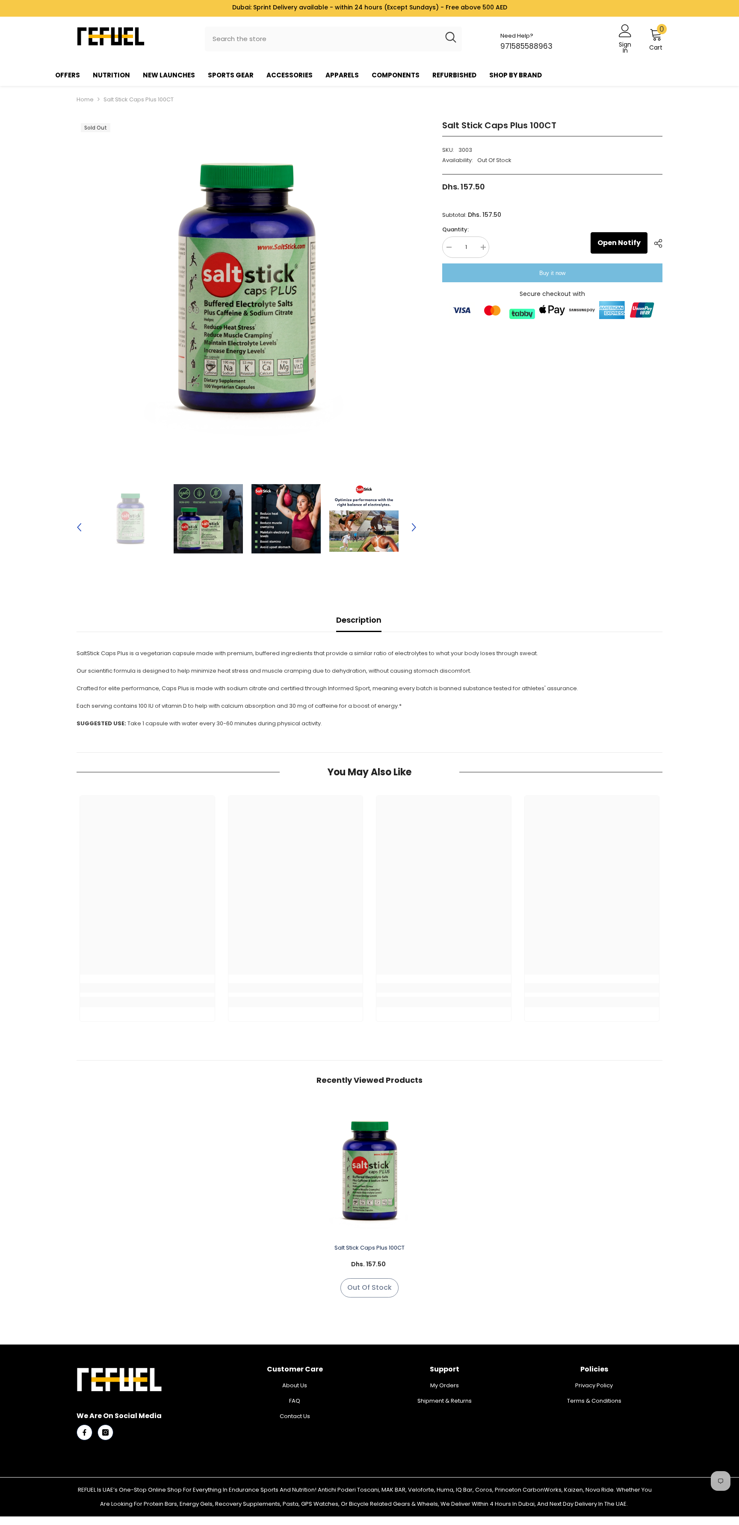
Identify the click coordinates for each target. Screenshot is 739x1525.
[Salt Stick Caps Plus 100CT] (369, 1171)
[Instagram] (105, 1432)
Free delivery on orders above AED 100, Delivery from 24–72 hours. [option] (369, 7)
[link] (147, 988)
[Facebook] (84, 1432)
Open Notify (619, 243)
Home (85, 99)
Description (358, 620)
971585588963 (526, 46)
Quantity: (455, 229)
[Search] (333, 39)
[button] (79, 518)
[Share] (654, 243)
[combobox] (322, 39)
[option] (247, 289)
